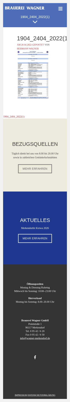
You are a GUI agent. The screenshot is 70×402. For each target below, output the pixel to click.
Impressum (21, 395)
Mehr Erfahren (35, 168)
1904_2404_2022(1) (12, 116)
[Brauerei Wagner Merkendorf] (24, 8)
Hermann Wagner (28, 48)
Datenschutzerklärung (41, 395)
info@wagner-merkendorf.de (35, 338)
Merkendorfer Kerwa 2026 (35, 228)
